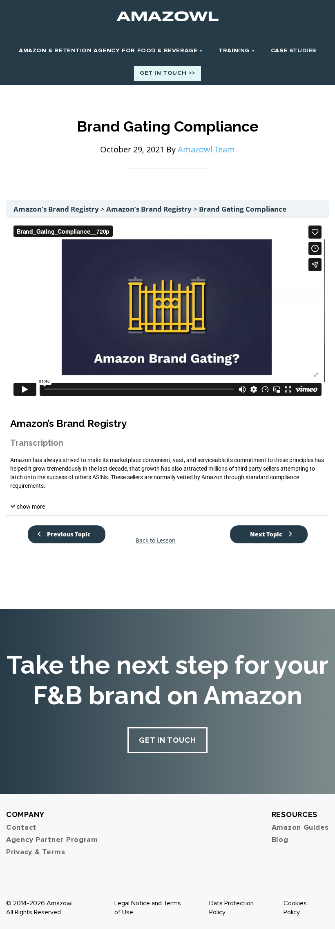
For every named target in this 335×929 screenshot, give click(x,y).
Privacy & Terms (35, 851)
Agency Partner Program (52, 839)
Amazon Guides (300, 827)
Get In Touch (167, 740)
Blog (280, 839)
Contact (21, 827)
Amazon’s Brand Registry (56, 209)
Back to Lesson (156, 540)
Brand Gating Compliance (242, 209)
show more (31, 506)
